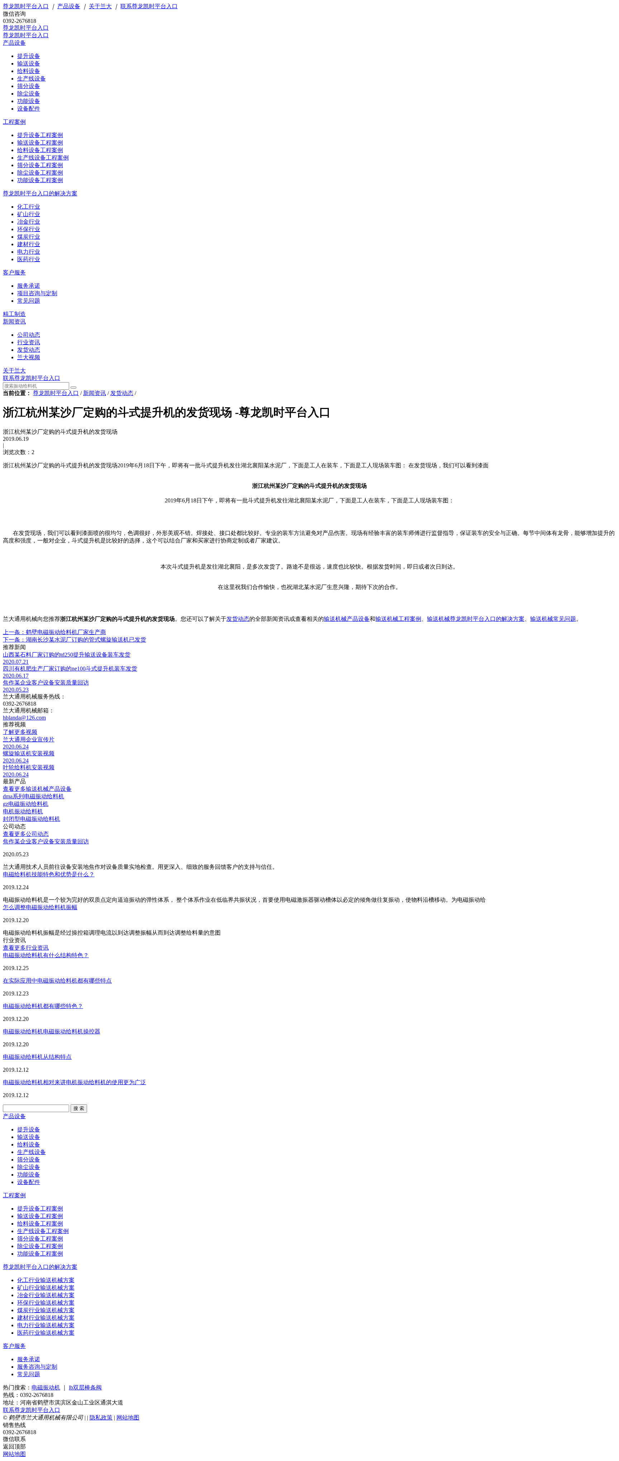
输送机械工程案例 (398, 619)
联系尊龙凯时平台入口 (149, 6)
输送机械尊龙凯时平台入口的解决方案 (475, 619)
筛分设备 (28, 1159)
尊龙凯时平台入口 (26, 6)
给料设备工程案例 (40, 1224)
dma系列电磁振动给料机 (33, 796)
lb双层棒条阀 (85, 1387)
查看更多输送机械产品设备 (37, 789)
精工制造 (14, 314)
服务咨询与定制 (37, 1367)
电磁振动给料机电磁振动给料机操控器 (51, 1031)
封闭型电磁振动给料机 (31, 819)
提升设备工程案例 (40, 1209)
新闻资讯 (14, 321)
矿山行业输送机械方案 (46, 1288)
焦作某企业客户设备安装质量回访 (46, 841)
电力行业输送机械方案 (46, 1325)
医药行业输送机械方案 (46, 1333)
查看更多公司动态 (26, 834)
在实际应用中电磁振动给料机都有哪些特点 (57, 981)
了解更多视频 (20, 732)
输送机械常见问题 (553, 619)
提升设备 (28, 1129)
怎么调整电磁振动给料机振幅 (40, 907)
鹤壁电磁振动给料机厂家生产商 (54, 632)
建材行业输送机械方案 (46, 1318)
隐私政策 (101, 1417)
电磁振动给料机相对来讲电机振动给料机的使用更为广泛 (74, 1082)
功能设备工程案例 (40, 1254)
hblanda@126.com (24, 718)
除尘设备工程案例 (40, 1246)
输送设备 (28, 1137)
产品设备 (68, 6)
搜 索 (78, 1108)
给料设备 (28, 1144)
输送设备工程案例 (40, 1216)
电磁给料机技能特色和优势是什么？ (49, 874)
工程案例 (14, 122)
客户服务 (14, 272)
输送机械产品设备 (347, 619)
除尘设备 (28, 1167)
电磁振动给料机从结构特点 (37, 1057)
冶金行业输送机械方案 (46, 1295)
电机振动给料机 (23, 811)
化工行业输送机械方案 (46, 1280)
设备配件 (28, 1182)
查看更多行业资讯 (26, 948)
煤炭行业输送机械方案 (46, 1310)
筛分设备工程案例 (40, 1239)
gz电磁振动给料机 (25, 804)
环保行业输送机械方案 (46, 1303)
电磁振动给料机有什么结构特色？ (46, 955)
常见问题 (28, 1374)
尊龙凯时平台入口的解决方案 (40, 193)
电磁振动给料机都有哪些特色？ (43, 1006)
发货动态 (121, 393)
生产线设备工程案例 (43, 1231)
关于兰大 (100, 6)
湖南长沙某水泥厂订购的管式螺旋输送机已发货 (74, 640)
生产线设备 (31, 1152)
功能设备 (28, 1175)
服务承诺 (28, 1359)
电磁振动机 (46, 1387)
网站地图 (127, 1417)
